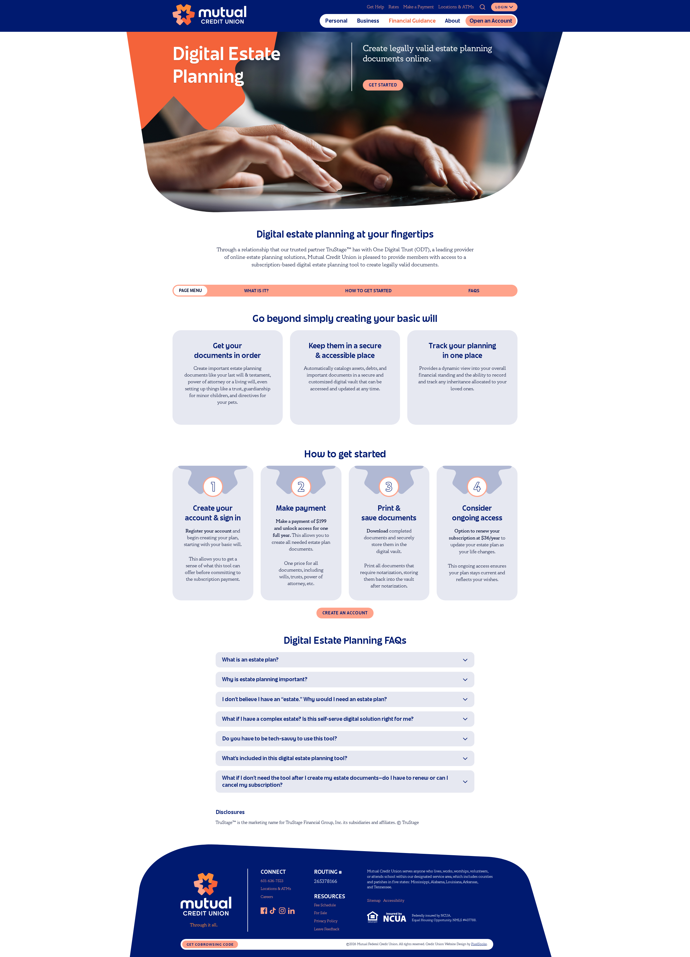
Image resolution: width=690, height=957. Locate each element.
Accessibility (393, 900)
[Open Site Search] (482, 7)
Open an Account (491, 21)
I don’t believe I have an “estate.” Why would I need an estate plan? (304, 699)
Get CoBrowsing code (210, 944)
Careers (267, 897)
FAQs (473, 290)
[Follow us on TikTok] (273, 910)
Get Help (375, 7)
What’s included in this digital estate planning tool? (284, 758)
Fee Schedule (325, 905)
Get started (383, 85)
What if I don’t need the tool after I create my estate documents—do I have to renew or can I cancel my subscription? (335, 781)
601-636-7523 (272, 881)
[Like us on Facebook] (264, 910)
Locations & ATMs (456, 7)
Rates (393, 7)
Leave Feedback (326, 929)
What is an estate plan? (250, 659)
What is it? (256, 290)
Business (368, 21)
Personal (336, 21)
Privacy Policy (325, 921)
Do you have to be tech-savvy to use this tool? (279, 738)
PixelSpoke (479, 944)
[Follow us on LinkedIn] (291, 910)
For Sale (320, 913)
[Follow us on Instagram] (282, 910)
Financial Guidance (412, 21)
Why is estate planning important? (264, 679)
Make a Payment (418, 7)
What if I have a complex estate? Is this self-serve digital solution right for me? (317, 719)
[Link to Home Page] (209, 15)
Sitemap (374, 900)
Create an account (345, 612)
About (452, 21)
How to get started (368, 290)
